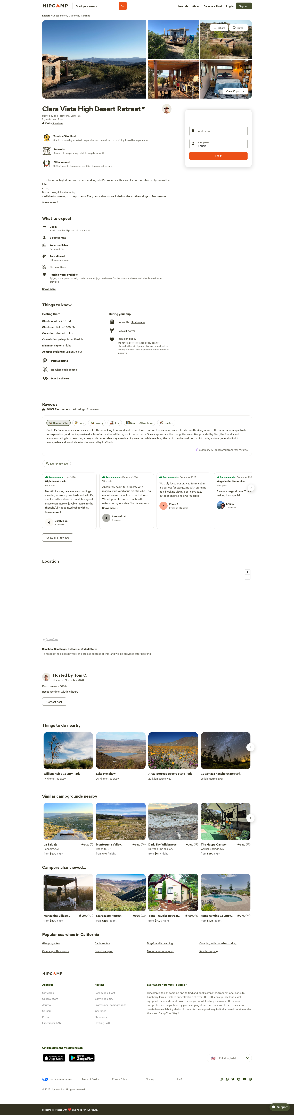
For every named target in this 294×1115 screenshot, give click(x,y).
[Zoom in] (247, 572)
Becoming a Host (105, 993)
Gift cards (48, 993)
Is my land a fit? (104, 998)
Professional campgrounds (110, 1005)
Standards (101, 1017)
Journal (46, 1005)
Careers (46, 1011)
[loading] (218, 156)
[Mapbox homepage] (50, 640)
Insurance (100, 1011)
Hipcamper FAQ (51, 1023)
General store (50, 998)
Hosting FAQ (102, 1023)
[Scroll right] (250, 747)
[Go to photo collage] (94, 59)
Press (45, 1017)
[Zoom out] (247, 576)
